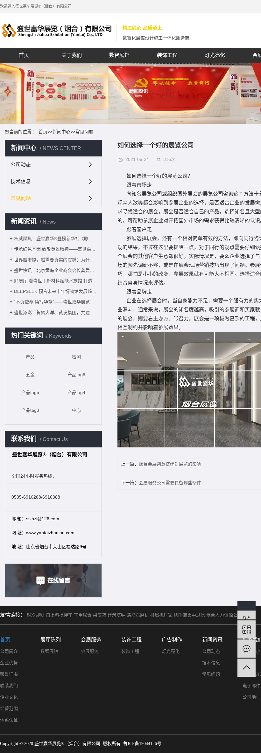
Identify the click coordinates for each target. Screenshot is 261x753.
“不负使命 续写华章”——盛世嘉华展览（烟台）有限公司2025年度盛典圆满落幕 (55, 301)
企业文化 (9, 697)
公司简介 (9, 651)
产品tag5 (30, 392)
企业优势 (9, 662)
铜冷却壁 (36, 615)
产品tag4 (76, 392)
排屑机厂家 (161, 615)
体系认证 (9, 720)
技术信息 (21, 181)
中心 (76, 410)
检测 (76, 356)
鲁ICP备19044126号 (142, 743)
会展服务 (90, 651)
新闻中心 (61, 131)
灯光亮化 (215, 55)
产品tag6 (76, 374)
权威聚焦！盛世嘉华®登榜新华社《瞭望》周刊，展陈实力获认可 (55, 238)
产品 (30, 356)
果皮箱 (99, 615)
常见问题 (84, 131)
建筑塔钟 (116, 615)
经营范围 (9, 708)
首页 (24, 55)
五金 (30, 374)
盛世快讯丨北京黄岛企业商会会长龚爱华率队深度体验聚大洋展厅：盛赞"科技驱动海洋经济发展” (55, 270)
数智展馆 (119, 55)
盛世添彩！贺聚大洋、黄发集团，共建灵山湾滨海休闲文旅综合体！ (55, 312)
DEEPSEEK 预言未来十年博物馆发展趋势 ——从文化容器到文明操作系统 (55, 291)
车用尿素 (83, 615)
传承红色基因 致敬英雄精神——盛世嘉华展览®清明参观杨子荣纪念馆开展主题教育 (55, 249)
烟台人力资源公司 (224, 615)
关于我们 (71, 55)
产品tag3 (30, 410)
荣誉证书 (9, 674)
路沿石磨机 (138, 615)
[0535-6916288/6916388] (246, 610)
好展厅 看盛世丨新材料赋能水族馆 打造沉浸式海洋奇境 (55, 280)
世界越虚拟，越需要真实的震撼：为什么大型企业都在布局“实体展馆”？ (55, 259)
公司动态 (21, 164)
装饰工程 (167, 55)
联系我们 (9, 685)
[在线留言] (246, 648)
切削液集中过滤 (189, 615)
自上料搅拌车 (59, 615)
